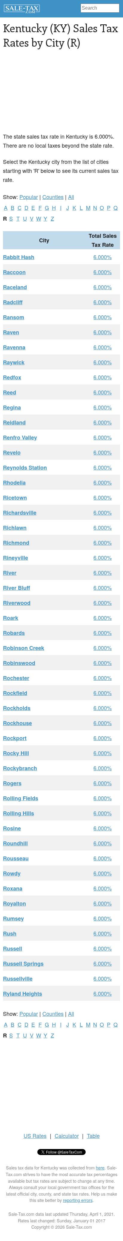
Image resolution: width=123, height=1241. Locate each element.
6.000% (102, 257)
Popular (28, 197)
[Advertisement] (61, 94)
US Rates (35, 1135)
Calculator (67, 1135)
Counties (53, 197)
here (100, 1167)
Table (93, 1135)
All (71, 197)
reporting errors (78, 1200)
